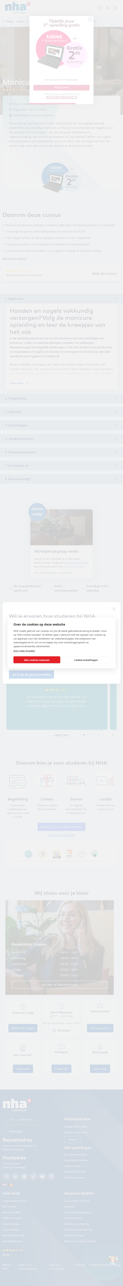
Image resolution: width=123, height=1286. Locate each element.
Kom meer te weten (24, 650)
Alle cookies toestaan (37, 659)
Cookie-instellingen (86, 659)
